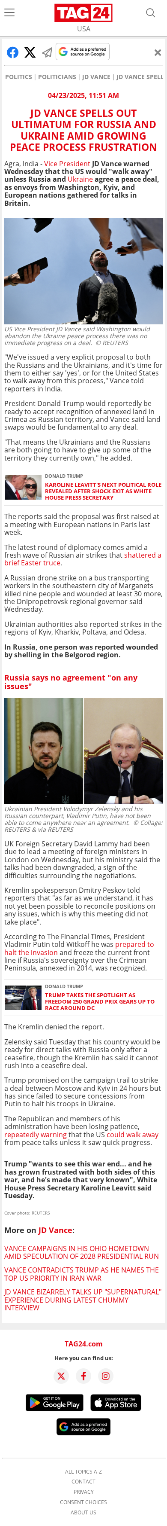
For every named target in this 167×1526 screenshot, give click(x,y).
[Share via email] (47, 52)
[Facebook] (83, 1376)
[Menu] (9, 13)
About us (83, 1513)
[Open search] (150, 12)
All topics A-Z (83, 1472)
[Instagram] (105, 1376)
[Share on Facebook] (12, 52)
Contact (83, 1482)
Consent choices (83, 1502)
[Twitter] (61, 1376)
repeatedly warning (35, 1134)
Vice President (68, 163)
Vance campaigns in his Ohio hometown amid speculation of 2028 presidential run (81, 1252)
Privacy (84, 1492)
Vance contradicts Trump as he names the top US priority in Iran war (81, 1273)
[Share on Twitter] (30, 52)
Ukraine (80, 179)
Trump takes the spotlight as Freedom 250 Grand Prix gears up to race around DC (100, 1002)
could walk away (132, 1134)
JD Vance (96, 76)
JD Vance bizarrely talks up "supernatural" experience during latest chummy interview (82, 1299)
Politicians (57, 76)
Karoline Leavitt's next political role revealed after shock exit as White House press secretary (103, 491)
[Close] (158, 52)
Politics (18, 76)
